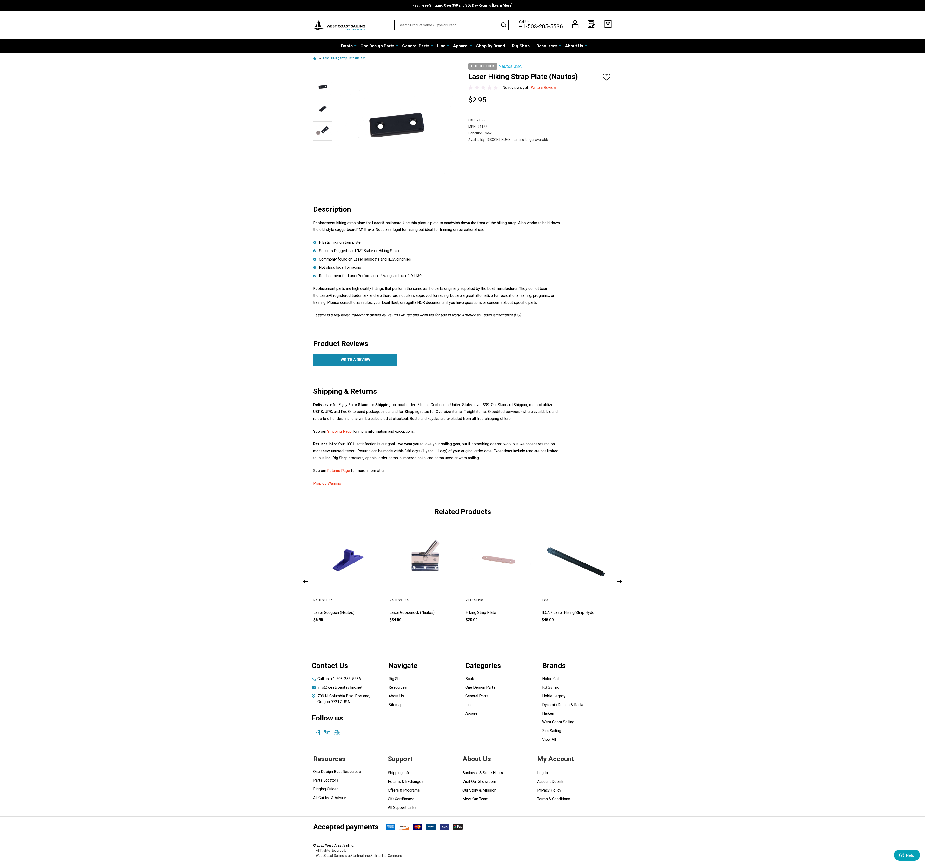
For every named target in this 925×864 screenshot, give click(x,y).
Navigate (403, 665)
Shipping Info (399, 773)
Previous (305, 581)
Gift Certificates (401, 799)
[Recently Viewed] (591, 24)
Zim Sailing (551, 730)
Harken (548, 713)
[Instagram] (327, 732)
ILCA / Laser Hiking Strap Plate (339, 612)
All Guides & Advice (329, 797)
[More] (355, 45)
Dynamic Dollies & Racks (563, 704)
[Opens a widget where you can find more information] (907, 856)
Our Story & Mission (479, 790)
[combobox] (451, 25)
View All (549, 739)
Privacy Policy (549, 790)
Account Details (550, 781)
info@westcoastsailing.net (339, 687)
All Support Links (402, 807)
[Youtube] (337, 732)
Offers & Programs (404, 790)
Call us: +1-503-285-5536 (339, 678)
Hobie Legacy (554, 696)
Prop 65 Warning (327, 483)
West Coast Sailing (558, 722)
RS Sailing (550, 687)
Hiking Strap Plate (557, 612)
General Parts (415, 45)
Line (441, 45)
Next (619, 581)
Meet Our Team (475, 799)
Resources (546, 45)
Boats (347, 45)
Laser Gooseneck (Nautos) (488, 612)
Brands (554, 665)
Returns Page (338, 470)
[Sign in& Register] (575, 24)
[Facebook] (317, 732)
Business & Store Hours (482, 773)
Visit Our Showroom (479, 781)
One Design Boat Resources (337, 771)
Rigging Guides (326, 789)
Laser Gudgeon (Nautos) (410, 612)
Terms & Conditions (553, 799)
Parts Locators (325, 780)
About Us (574, 45)
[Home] (315, 58)
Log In (542, 773)
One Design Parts (377, 45)
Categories (483, 665)
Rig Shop (521, 45)
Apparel (461, 45)
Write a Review (543, 87)
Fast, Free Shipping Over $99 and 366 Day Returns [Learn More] (462, 5)
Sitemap (396, 704)
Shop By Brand (490, 45)
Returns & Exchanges (405, 781)
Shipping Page (339, 431)
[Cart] (608, 24)
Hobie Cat (550, 678)
